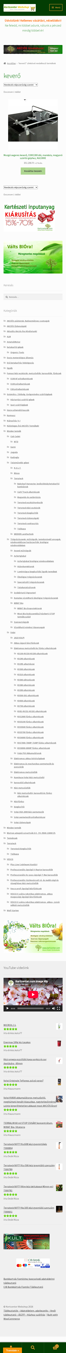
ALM (9, 336)
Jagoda (14, 452)
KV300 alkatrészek (26, 669)
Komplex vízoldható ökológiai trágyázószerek (36, 598)
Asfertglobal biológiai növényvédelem (35, 561)
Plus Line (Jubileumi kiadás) (23, 864)
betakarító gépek (15, 347)
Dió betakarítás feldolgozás (20, 362)
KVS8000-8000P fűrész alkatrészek (33, 748)
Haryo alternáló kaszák (18, 410)
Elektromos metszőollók (25, 772)
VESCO (10, 859)
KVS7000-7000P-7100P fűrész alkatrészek (36, 742)
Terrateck (18, 478)
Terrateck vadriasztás (28, 523)
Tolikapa (21, 528)
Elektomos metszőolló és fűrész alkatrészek (35, 648)
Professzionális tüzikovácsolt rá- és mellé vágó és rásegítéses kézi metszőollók (34, 882)
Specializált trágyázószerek (30, 582)
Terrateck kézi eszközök (28, 507)
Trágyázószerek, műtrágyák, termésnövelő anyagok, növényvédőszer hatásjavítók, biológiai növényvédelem (35, 542)
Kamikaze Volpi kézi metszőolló (29, 777)
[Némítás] (53, 1008)
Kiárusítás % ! (13, 420)
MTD (16, 441)
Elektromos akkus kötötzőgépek (29, 758)
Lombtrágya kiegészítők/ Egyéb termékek (37, 571)
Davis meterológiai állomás (20, 357)
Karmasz (11, 415)
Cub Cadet (15, 436)
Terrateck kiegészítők (27, 512)
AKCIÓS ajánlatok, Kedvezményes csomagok (28, 320)
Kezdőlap (11, 63)
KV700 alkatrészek (26, 706)
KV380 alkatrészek (26, 685)
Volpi (12, 632)
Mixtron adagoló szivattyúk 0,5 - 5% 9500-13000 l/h (31, 833)
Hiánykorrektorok (25, 566)
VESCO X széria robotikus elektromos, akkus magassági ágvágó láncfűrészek (31, 895)
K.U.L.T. (17, 467)
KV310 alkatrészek (26, 674)
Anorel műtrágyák (22, 550)
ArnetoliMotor (13, 341)
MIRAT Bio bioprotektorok (29, 608)
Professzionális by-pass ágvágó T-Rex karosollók (34, 874)
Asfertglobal (20, 555)
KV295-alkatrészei (26, 664)
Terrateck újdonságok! (28, 518)
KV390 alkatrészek (26, 690)
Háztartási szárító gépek (22, 399)
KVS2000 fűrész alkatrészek (30, 716)
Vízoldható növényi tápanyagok (29, 627)
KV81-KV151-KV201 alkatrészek (32, 711)
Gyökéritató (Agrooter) (25, 592)
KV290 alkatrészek (26, 658)
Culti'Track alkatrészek (28, 492)
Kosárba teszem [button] (33, 170)
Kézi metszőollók (22, 787)
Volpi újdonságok (22, 822)
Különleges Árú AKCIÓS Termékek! (23, 425)
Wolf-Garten (13, 910)
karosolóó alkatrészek (24, 782)
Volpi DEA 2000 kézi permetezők (29, 811)
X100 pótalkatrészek (20, 383)
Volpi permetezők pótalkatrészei (29, 817)
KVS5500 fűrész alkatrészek (30, 727)
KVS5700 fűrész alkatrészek (30, 732)
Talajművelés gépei (19, 462)
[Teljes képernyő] (58, 1008)
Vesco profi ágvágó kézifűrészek (26, 888)
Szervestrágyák (21, 622)
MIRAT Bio (18, 603)
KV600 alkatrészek (26, 700)
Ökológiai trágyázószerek (29, 576)
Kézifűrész (19, 801)
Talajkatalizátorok (26, 587)
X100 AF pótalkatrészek (21, 378)
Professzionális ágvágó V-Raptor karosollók (31, 869)
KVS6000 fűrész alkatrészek (30, 737)
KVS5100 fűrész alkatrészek (30, 721)
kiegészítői (19, 806)
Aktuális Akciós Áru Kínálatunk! (22, 331)
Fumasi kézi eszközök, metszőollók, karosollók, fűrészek (34, 373)
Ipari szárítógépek (19, 404)
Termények (12, 838)
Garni (13, 447)
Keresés (33, 1347)
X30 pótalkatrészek (19, 389)
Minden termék (14, 431)
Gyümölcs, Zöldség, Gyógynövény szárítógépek (29, 394)
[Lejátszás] (7, 1008)
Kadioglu (14, 457)
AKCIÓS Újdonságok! (17, 326)
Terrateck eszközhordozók (30, 502)
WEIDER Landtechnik (23, 534)
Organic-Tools (17, 352)
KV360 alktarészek (26, 679)
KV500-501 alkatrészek (28, 695)
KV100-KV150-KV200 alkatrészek (32, 653)
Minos (17, 473)
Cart (51, 1345)
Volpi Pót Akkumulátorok (29, 753)
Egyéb (10, 368)
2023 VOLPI (19, 637)
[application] (33, 994)
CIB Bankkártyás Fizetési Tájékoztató (23, 1286)
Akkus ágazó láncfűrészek (26, 643)
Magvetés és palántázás (29, 497)
